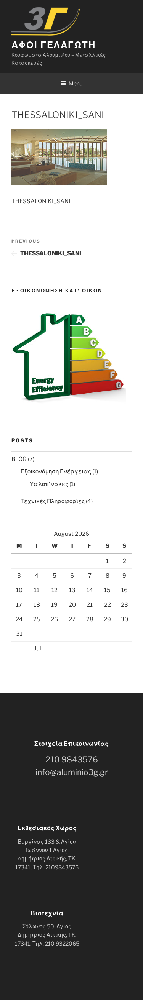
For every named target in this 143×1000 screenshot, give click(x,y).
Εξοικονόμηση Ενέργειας (56, 471)
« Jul (35, 648)
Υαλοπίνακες (49, 484)
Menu (76, 83)
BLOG (19, 459)
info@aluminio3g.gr (71, 772)
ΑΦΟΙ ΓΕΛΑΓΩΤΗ (53, 45)
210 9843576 (71, 759)
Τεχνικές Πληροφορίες (53, 501)
